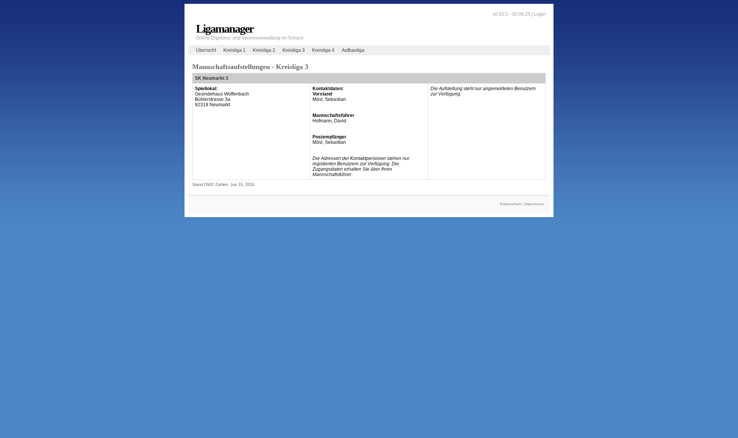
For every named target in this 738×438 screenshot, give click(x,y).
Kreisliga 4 (323, 50)
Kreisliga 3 (294, 50)
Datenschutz (511, 204)
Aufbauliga (353, 50)
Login (540, 14)
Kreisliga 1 (234, 50)
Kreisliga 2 (264, 50)
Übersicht (206, 50)
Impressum (534, 204)
